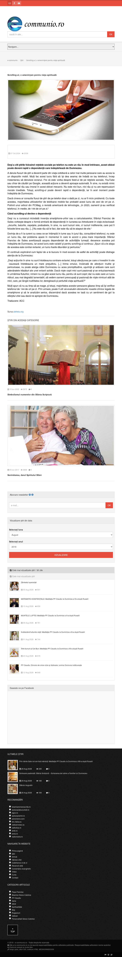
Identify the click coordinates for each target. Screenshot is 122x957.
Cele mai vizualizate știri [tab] (23, 576)
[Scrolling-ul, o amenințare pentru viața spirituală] (61, 109)
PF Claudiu (16, 898)
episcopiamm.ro (18, 815)
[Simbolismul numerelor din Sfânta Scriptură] (61, 354)
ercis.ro (15, 833)
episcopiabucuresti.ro (20, 809)
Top (13, 931)
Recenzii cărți (17, 865)
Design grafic (13, 949)
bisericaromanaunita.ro (21, 806)
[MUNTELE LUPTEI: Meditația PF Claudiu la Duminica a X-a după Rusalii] (16, 618)
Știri (22, 60)
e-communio (12, 60)
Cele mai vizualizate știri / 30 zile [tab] (27, 570)
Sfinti (14, 904)
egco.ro (15, 812)
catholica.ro (16, 827)
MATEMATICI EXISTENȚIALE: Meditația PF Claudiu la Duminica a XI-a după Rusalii (54, 599)
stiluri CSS (22, 949)
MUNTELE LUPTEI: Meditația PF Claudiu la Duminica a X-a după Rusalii (50, 615)
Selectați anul (16, 541)
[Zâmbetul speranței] (16, 585)
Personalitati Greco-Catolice (23, 918)
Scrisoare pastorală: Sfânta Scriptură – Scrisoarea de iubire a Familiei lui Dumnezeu (53, 773)
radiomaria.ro (17, 836)
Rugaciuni (16, 913)
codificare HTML (32, 949)
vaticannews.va (18, 824)
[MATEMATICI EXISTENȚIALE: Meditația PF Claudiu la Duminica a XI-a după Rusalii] (16, 602)
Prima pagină (17, 850)
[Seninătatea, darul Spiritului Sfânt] (61, 435)
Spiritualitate (17, 907)
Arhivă (14, 856)
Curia (14, 874)
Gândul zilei (17, 859)
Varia (14, 901)
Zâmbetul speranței (29, 582)
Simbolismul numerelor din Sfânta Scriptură (29, 394)
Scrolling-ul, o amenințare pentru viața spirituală (32, 74)
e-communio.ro (21, 942)
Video (14, 871)
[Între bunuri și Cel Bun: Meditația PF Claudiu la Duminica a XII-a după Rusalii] (16, 652)
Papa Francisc (18, 892)
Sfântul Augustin (26, 785)
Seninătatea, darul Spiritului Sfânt (24, 475)
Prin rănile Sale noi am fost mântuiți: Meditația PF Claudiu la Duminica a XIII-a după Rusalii (56, 761)
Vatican (15, 915)
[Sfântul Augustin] (14, 788)
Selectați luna (16, 529)
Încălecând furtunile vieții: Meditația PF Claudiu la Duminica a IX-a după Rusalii (53, 632)
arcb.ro (15, 830)
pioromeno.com (18, 818)
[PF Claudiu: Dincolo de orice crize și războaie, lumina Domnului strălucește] (16, 668)
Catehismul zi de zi (19, 862)
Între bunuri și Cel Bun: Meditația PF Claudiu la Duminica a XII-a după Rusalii (52, 648)
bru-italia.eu (17, 821)
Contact (15, 877)
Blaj (13, 910)
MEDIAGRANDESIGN (46, 949)
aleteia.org (19, 311)
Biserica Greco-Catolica (21, 895)
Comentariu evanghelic (21, 868)
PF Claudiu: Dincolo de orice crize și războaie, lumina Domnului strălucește (51, 665)
